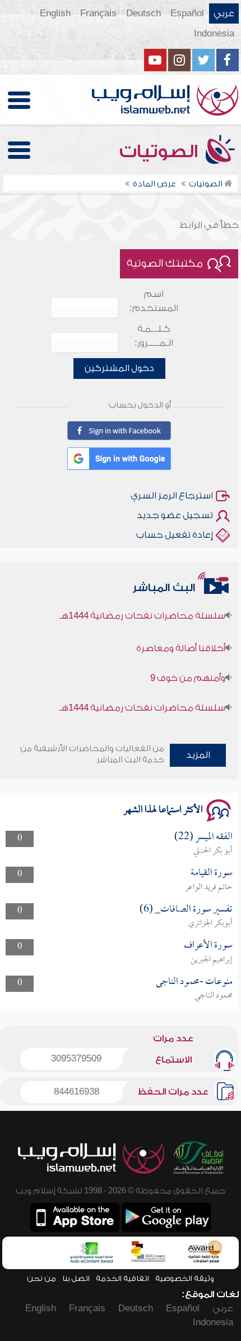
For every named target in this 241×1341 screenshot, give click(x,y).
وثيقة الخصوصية (184, 1278)
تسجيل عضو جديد (175, 515)
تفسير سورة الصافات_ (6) (186, 910)
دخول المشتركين (119, 368)
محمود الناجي (213, 996)
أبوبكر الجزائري (210, 923)
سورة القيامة (212, 873)
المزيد (198, 755)
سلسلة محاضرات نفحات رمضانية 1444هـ (142, 610)
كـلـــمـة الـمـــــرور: (154, 336)
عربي (224, 13)
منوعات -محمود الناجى (194, 982)
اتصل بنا (76, 1278)
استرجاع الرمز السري (172, 496)
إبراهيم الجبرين (212, 960)
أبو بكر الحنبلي (213, 851)
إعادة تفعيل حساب (174, 535)
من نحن (41, 1278)
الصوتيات (160, 151)
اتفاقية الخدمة (122, 1278)
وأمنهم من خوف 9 (187, 672)
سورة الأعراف (208, 945)
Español (187, 13)
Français (98, 13)
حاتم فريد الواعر (209, 887)
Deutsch (143, 13)
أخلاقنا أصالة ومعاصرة (180, 643)
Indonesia (214, 34)
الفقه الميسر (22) (203, 837)
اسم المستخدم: (153, 301)
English (55, 13)
